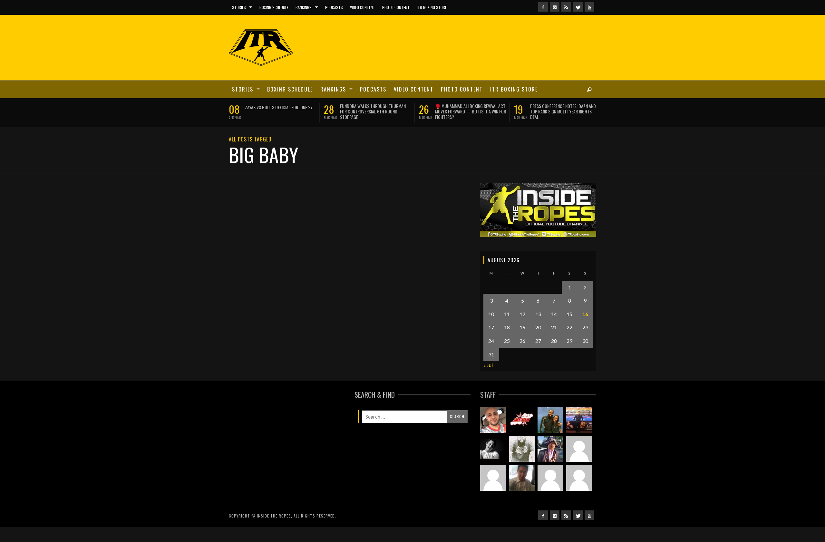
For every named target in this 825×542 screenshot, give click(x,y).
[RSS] (566, 7)
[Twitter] (578, 7)
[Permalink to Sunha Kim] (550, 449)
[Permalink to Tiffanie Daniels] (550, 420)
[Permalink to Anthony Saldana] (550, 478)
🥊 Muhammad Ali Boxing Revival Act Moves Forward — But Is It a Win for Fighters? (469, 111)
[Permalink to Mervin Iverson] (522, 478)
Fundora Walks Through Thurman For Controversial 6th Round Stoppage (372, 111)
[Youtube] (589, 7)
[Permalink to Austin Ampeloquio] (493, 478)
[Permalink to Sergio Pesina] (579, 420)
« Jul (488, 365)
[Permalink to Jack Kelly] (522, 420)
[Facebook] (543, 7)
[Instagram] (554, 7)
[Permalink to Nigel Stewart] (522, 449)
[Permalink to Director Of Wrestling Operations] (579, 449)
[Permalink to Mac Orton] (579, 478)
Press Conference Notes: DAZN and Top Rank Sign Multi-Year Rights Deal (562, 111)
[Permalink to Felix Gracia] (493, 420)
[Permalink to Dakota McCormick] (493, 449)
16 (585, 314)
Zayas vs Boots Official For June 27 (278, 107)
